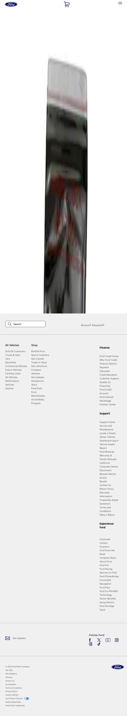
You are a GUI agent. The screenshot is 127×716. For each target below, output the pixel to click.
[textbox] (25, 324)
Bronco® (86, 325)
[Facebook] (91, 640)
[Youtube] (107, 640)
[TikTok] (99, 644)
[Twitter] (99, 640)
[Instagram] (117, 640)
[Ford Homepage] (118, 667)
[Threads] (91, 644)
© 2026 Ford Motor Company (17, 667)
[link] (9, 670)
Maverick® (98, 325)
